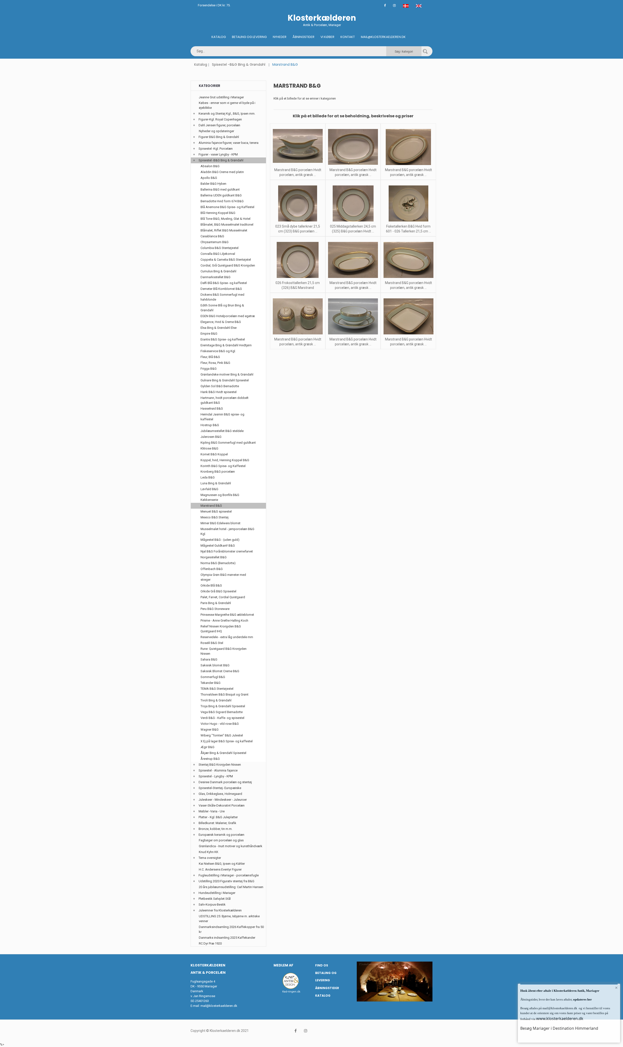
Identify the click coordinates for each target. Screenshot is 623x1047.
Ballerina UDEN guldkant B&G (221, 195)
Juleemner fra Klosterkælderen (220, 910)
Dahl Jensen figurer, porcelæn (219, 125)
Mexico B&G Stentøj (215, 517)
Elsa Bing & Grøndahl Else (219, 328)
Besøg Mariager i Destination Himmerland (559, 1028)
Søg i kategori (404, 51)
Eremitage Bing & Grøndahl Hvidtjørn (226, 345)
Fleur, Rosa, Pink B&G (215, 363)
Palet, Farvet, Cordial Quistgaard (223, 597)
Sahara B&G (209, 659)
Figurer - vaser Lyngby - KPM (218, 154)
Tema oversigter (210, 858)
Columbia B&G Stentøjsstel (219, 248)
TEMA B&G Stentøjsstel (217, 688)
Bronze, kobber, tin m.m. (215, 829)
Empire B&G (209, 333)
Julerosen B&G (211, 437)
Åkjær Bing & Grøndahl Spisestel (223, 753)
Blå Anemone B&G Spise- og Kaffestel (227, 207)
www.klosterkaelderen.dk (559, 1018)
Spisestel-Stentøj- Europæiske (220, 788)
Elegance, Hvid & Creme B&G (221, 322)
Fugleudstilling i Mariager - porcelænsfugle (229, 875)
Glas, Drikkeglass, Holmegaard (220, 794)
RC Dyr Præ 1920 (210, 943)
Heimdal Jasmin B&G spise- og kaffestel (222, 417)
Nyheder (279, 37)
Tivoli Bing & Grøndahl (216, 700)
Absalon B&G (210, 166)
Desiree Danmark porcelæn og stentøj (225, 782)
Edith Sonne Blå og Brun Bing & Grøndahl (222, 307)
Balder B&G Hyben (213, 183)
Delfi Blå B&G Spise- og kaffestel (224, 283)
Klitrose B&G (209, 448)
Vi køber (327, 37)
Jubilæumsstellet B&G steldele (222, 431)
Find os (321, 965)
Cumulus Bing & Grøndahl (218, 271)
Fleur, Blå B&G (210, 357)
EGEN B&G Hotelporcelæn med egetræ (228, 316)
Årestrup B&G (210, 759)
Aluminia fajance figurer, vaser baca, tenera (228, 143)
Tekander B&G (210, 683)
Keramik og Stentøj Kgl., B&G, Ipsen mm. (227, 113)
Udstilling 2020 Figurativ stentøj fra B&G (226, 881)
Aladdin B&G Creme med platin (222, 172)
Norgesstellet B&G (214, 557)
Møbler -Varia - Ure (212, 811)
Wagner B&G (210, 729)
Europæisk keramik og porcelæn (221, 834)
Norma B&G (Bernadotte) (218, 563)
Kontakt (347, 37)
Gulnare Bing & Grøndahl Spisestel (225, 380)
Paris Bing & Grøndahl (216, 603)
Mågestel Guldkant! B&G (218, 545)
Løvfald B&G (209, 489)
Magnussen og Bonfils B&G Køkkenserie (220, 497)
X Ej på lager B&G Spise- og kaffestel (227, 741)
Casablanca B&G (212, 236)
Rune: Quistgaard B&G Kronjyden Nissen (224, 651)
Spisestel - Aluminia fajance (218, 770)
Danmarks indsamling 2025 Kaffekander (227, 937)
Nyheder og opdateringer (216, 131)
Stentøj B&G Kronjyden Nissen (220, 764)
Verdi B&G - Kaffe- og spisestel (222, 718)
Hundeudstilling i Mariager (217, 893)
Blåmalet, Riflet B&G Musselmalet (224, 230)
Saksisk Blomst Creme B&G (220, 671)
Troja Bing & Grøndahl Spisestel (223, 706)
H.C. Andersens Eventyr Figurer (220, 869)
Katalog (218, 37)
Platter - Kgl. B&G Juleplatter (218, 817)
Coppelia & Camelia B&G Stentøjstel (226, 259)
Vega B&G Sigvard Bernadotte (222, 712)
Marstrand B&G (211, 505)
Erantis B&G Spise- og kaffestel (223, 339)
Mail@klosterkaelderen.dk (383, 37)
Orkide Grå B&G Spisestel (218, 591)
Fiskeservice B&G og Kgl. (218, 351)
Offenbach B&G (212, 569)
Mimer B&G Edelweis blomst (220, 523)
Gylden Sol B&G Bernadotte (220, 386)
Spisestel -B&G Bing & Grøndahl (238, 64)
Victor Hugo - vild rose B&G (220, 724)
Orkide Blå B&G (211, 585)
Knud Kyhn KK (208, 852)
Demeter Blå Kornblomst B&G (221, 289)
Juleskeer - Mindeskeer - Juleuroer (223, 799)
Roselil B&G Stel (212, 643)
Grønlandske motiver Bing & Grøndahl (227, 374)
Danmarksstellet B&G (215, 277)
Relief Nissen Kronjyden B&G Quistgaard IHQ (221, 629)
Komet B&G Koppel (214, 454)
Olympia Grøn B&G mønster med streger (223, 577)
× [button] (616, 987)
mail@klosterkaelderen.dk (219, 1006)
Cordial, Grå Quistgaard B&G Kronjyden (228, 265)
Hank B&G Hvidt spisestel (219, 392)
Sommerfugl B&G (213, 677)
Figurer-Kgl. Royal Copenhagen (220, 119)
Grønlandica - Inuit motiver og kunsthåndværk (230, 846)
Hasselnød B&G (212, 408)
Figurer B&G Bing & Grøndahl (219, 137)
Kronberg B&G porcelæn (218, 471)
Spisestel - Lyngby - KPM (216, 776)
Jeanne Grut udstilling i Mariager (221, 97)
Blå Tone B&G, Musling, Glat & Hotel (225, 218)
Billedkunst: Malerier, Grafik (217, 823)
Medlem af (283, 965)
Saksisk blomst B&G (215, 665)
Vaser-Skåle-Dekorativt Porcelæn (222, 805)
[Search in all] (425, 51)
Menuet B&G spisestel (216, 511)
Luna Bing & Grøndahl (216, 483)
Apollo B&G (209, 178)
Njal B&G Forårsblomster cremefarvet (227, 551)
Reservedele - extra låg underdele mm (227, 637)
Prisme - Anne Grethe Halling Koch (224, 620)
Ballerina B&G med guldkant (220, 189)
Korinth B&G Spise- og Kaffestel (223, 466)
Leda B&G (208, 477)
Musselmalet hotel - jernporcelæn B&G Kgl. (227, 531)
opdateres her (582, 999)
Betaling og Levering (249, 37)
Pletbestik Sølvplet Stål (215, 898)
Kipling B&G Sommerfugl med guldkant (228, 442)
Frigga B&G (209, 368)
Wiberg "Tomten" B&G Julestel (222, 735)
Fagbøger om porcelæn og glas (221, 840)
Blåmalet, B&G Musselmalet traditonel (227, 224)
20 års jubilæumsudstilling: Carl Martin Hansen (231, 887)
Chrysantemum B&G (215, 242)
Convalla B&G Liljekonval (218, 254)
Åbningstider (303, 37)
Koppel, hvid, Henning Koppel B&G (225, 460)
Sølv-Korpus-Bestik (212, 904)
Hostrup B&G (210, 425)
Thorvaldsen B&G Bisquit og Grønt (224, 694)
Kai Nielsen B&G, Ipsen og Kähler (222, 863)
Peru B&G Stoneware (215, 609)
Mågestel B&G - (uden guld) (220, 540)
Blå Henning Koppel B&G (218, 213)
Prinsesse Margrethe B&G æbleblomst (227, 614)
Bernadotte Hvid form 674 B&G (222, 201)
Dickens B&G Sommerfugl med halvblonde (222, 297)
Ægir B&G (207, 747)
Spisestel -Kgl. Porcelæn (216, 148)
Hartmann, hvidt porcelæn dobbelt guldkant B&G (224, 400)
